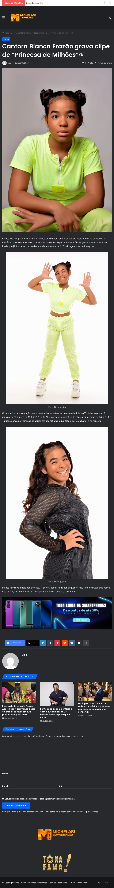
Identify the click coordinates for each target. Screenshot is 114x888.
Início (6, 33)
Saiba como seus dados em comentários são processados (71, 811)
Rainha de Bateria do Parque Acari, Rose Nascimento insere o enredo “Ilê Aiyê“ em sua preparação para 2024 (18, 710)
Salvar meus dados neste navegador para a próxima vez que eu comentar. (40, 799)
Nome (5, 773)
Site (61, 786)
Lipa (9, 63)
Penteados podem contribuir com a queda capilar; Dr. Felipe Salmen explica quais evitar (56, 713)
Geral (13, 33)
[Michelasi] (23, 17)
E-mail (6, 786)
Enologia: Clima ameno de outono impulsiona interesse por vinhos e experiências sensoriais (94, 707)
